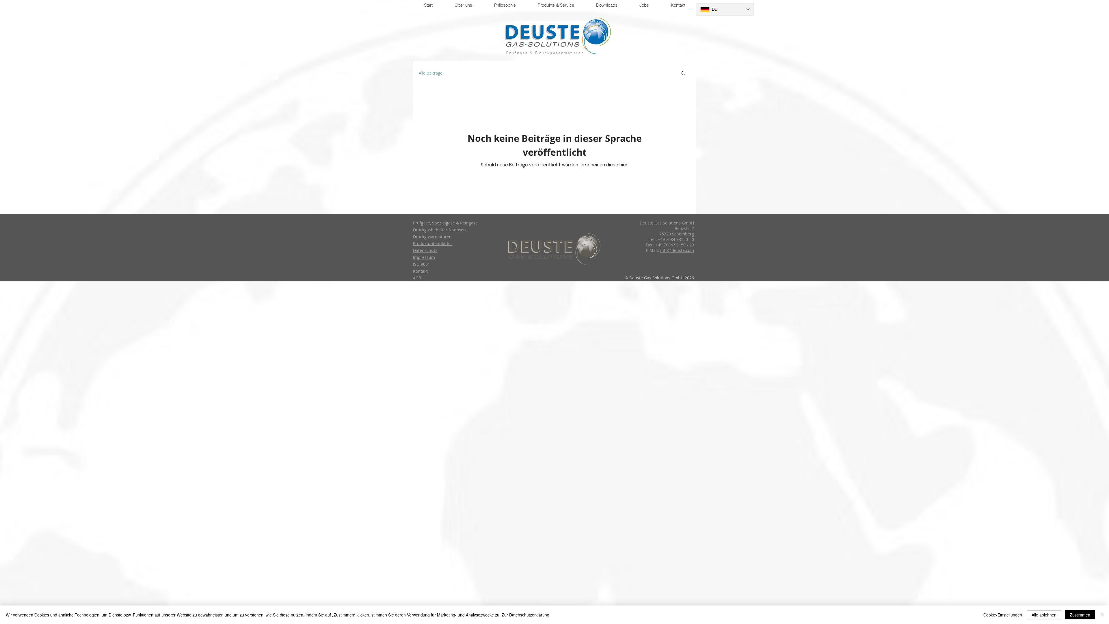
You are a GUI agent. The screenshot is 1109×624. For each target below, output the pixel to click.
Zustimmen (1080, 615)
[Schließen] (1102, 614)
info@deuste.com (677, 250)
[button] (683, 73)
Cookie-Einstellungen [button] (1002, 615)
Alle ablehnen (1044, 615)
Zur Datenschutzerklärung (525, 615)
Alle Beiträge (430, 72)
